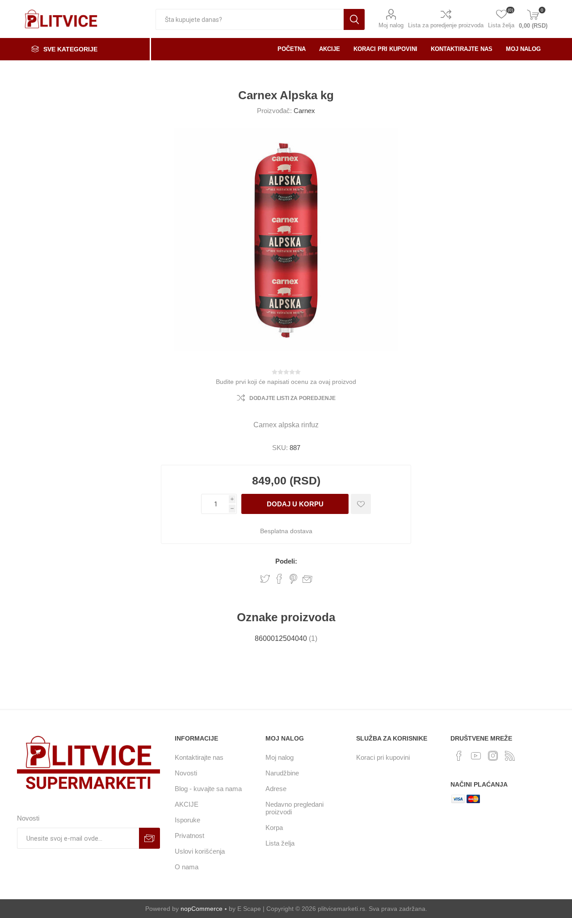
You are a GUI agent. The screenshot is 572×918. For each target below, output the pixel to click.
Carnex (304, 110)
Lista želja (279, 843)
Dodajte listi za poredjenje (292, 398)
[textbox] (250, 19)
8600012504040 (281, 638)
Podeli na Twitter (265, 579)
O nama (186, 867)
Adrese (275, 788)
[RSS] (510, 756)
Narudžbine (282, 773)
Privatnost (189, 835)
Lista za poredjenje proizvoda (446, 25)
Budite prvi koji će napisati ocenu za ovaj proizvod (286, 381)
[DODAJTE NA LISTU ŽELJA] (361, 504)
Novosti (186, 773)
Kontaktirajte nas (199, 757)
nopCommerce (202, 908)
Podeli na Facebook (279, 579)
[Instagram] (493, 756)
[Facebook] (459, 756)
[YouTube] (476, 756)
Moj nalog (391, 25)
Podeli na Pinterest (293, 579)
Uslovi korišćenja (200, 851)
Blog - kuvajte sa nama (208, 788)
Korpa (274, 827)
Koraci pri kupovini (383, 757)
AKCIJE (186, 804)
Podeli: (286, 561)
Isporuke (187, 820)
